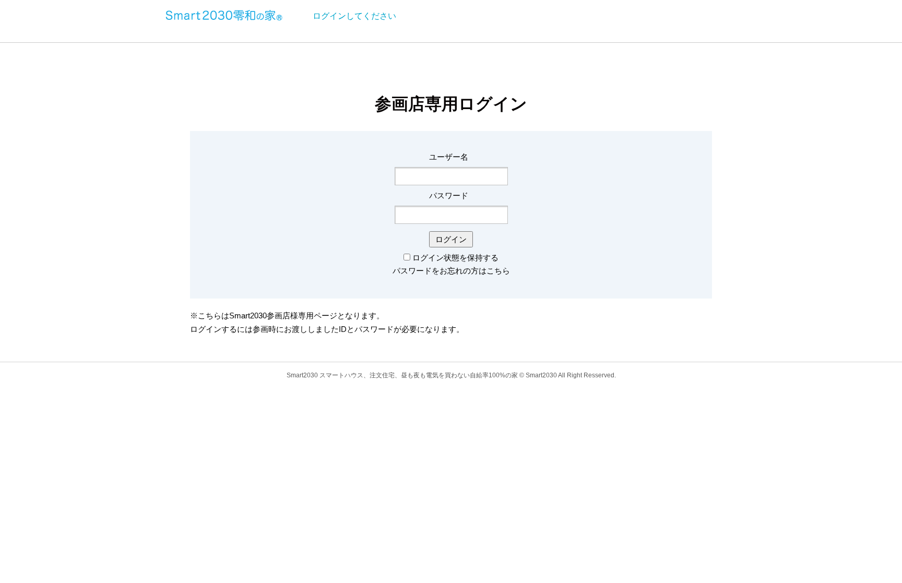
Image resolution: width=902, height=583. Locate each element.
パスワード (448, 195)
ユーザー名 (448, 156)
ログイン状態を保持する (455, 257)
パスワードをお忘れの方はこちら (451, 270)
